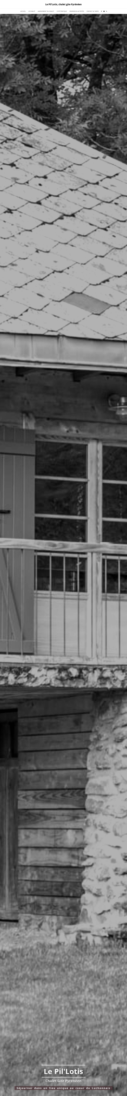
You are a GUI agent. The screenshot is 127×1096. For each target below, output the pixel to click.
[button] (101, 11)
